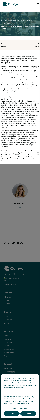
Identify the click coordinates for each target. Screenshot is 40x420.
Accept (28, 414)
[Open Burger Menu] (38, 4)
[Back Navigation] (20, 44)
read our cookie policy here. (19, 404)
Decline (11, 414)
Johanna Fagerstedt (8, 21)
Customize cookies (20, 408)
